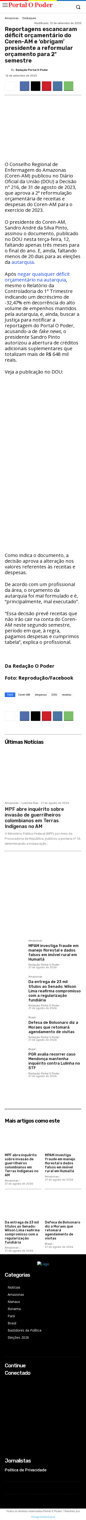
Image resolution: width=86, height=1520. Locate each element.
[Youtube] (8, 1401)
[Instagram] (8, 1388)
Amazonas (11, 18)
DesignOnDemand (43, 1517)
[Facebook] (24, 86)
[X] (35, 86)
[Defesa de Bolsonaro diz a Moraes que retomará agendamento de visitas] (15, 1026)
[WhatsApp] (68, 86)
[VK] (57, 86)
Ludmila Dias (30, 803)
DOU (54, 694)
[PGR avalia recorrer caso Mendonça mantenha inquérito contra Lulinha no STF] (15, 1058)
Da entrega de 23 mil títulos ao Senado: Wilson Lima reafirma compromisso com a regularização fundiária (54, 990)
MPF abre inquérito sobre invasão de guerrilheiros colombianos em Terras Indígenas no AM (34, 817)
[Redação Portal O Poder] (8, 70)
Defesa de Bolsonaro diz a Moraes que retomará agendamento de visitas (53, 1027)
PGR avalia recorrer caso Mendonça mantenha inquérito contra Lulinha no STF (54, 1061)
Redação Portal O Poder (32, 70)
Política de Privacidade (26, 1470)
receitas (66, 694)
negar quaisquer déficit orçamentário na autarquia (37, 277)
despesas (41, 694)
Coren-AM (24, 694)
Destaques (29, 18)
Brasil (32, 1017)
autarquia (22, 262)
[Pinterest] (46, 86)
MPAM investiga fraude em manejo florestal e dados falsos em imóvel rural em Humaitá (53, 952)
